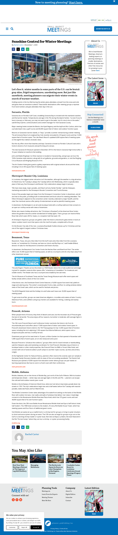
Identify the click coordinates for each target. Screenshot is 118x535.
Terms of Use (64, 528)
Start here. (76, 2)
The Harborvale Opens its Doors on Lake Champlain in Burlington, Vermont (56, 469)
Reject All (24, 527)
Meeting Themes (47, 497)
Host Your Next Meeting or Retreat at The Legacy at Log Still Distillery (20, 468)
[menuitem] (7, 29)
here (97, 70)
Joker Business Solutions (70, 531)
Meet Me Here (46, 500)
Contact (68, 500)
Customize (12, 527)
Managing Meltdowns (35, 466)
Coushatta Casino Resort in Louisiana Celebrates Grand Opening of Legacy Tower (73, 470)
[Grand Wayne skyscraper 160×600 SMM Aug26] (92, 189)
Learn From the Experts (50, 494)
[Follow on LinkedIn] (20, 499)
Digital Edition (70, 494)
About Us (69, 491)
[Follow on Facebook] (16, 499)
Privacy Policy (55, 528)
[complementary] (24, 521)
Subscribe (69, 497)
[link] (13, 49)
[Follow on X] (13, 499)
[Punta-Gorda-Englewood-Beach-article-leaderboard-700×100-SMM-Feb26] (47, 265)
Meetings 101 (46, 491)
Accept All (36, 527)
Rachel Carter (18, 45)
